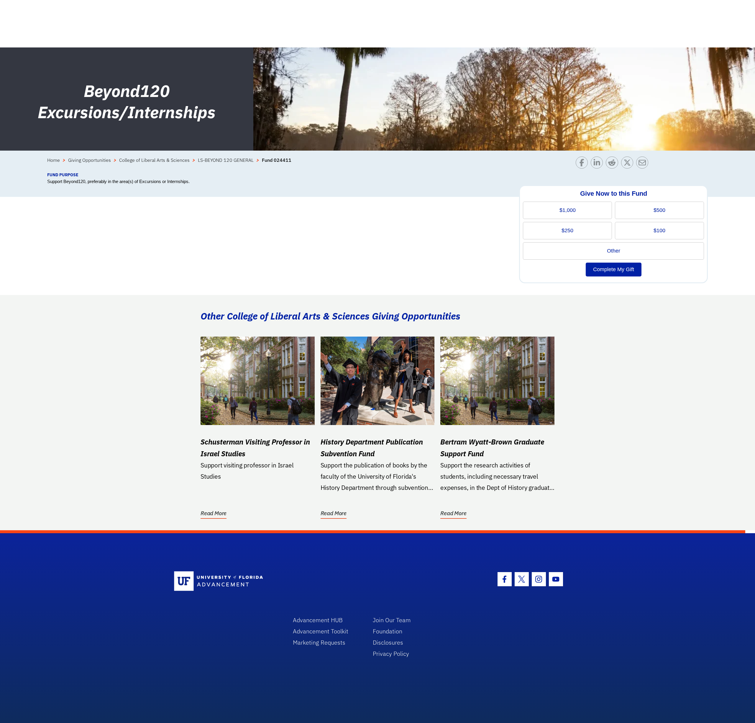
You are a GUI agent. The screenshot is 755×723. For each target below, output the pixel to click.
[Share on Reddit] (613, 164)
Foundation (387, 631)
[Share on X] (628, 164)
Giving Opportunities (89, 160)
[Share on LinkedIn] (598, 164)
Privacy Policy (391, 654)
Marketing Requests (319, 642)
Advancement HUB (318, 620)
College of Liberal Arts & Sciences (154, 160)
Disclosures (388, 642)
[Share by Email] (643, 164)
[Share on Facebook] (583, 164)
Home (53, 160)
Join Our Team (392, 620)
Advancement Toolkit (320, 631)
